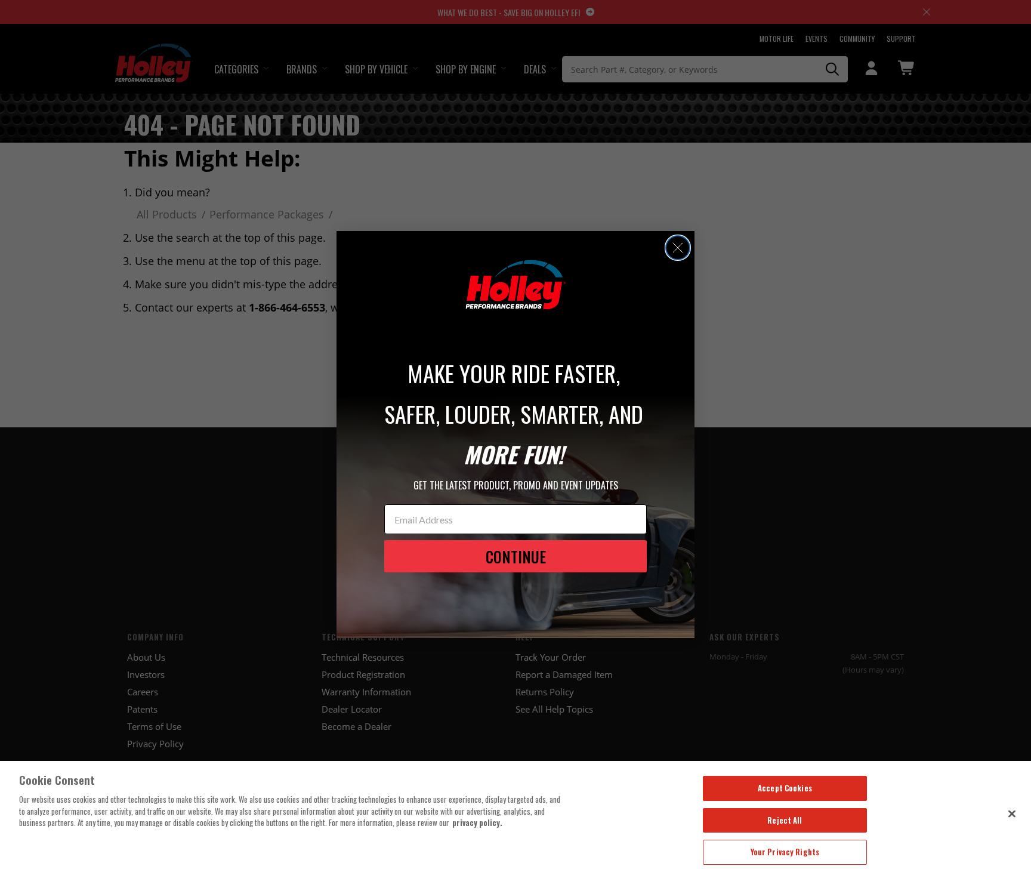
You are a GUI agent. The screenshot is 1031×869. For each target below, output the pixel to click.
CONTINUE (516, 557)
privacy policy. (477, 822)
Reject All (784, 820)
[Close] (1012, 813)
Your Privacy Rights (785, 852)
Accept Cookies (785, 788)
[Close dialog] (678, 248)
